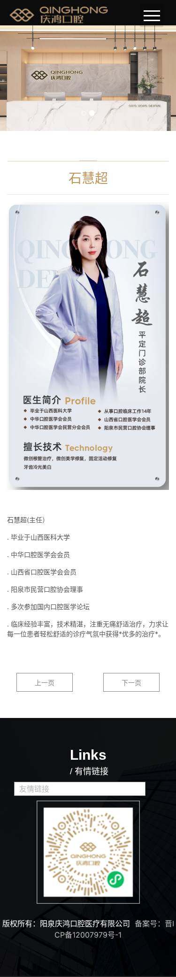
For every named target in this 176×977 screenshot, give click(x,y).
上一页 (44, 683)
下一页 (131, 683)
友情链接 (34, 789)
